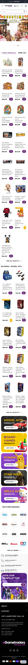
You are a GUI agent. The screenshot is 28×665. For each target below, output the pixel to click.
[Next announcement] (25, 1)
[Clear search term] (25, 11)
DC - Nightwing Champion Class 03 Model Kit (7, 314)
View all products (12, 261)
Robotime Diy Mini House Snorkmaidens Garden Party (7, 120)
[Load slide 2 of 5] (10, 45)
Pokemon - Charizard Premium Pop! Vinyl (19, 223)
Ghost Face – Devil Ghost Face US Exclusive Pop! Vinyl (7, 223)
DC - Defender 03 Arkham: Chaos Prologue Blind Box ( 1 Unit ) (7, 287)
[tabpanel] (5, 515)
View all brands (13, 550)
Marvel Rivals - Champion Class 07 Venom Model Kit (20, 343)
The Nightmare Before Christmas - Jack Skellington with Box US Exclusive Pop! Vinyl (7, 250)
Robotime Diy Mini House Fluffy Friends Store (7, 95)
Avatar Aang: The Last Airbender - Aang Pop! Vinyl (7, 198)
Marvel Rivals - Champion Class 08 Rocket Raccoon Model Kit (20, 371)
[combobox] (14, 11)
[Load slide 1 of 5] (6, 45)
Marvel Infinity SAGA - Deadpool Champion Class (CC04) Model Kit (21, 315)
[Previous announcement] (2, 1)
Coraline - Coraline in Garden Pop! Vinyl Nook (20, 198)
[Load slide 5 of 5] (22, 45)
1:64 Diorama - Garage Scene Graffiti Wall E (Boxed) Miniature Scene (20, 173)
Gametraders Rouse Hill (13, 656)
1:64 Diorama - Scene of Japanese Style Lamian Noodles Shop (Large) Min (7, 146)
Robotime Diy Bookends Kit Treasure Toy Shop (20, 71)
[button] (2, 5)
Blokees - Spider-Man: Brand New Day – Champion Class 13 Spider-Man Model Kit (20, 399)
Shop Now (17, 1)
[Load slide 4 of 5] (18, 45)
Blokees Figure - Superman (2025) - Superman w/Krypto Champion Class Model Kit (8, 400)
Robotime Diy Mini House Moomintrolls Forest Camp (20, 120)
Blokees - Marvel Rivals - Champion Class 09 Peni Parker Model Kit (8, 370)
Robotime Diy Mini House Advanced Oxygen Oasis (7, 71)
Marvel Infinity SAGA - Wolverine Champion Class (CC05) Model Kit (8, 343)
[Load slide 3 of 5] (14, 45)
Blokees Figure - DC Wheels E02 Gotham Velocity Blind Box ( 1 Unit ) (20, 287)
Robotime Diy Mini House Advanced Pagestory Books (20, 95)
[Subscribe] (23, 584)
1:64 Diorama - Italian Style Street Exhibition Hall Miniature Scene (20, 145)
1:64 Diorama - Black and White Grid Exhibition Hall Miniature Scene (7, 172)
